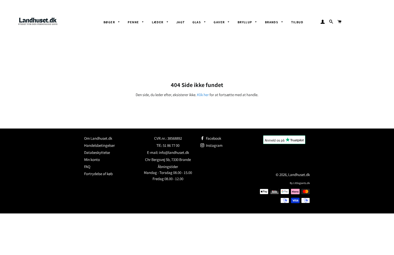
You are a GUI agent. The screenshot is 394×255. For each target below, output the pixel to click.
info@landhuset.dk (174, 152)
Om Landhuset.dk (98, 138)
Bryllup (245, 22)
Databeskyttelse (97, 152)
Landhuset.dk (299, 174)
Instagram (214, 145)
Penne (134, 22)
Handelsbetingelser (99, 145)
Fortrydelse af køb (98, 173)
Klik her (203, 94)
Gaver (220, 22)
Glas (197, 22)
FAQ (87, 166)
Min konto (92, 159)
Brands (272, 22)
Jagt (180, 22)
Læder (158, 22)
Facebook (213, 138)
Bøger (110, 22)
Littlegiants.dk (301, 183)
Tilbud (297, 22)
